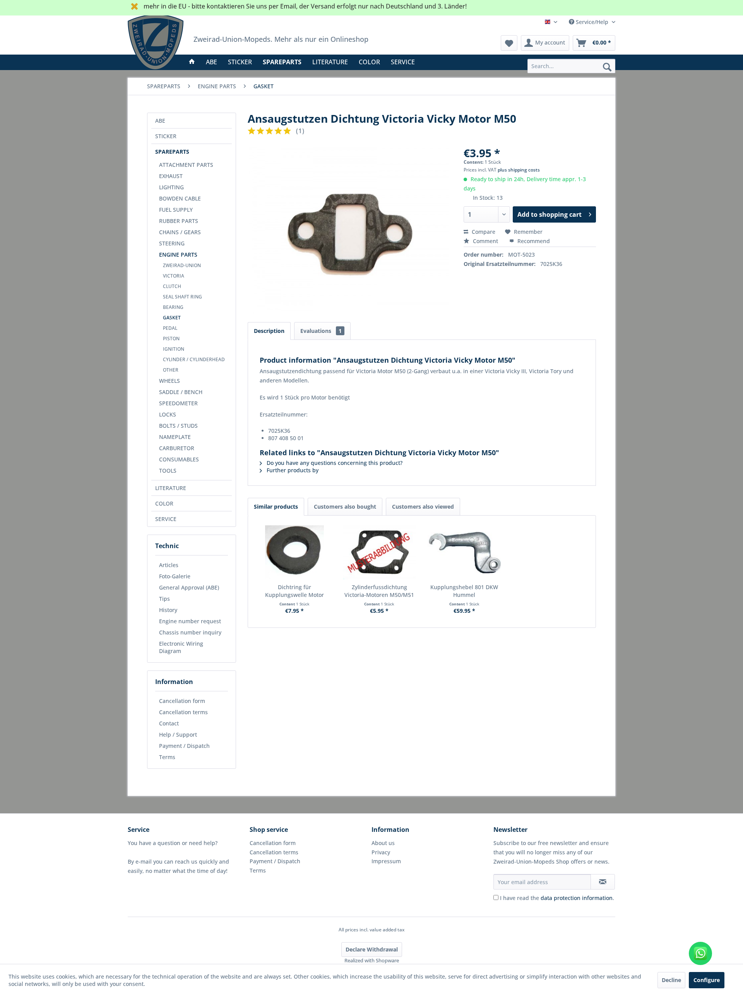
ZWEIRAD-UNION (182, 265)
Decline (671, 980)
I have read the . (557, 898)
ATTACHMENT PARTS (186, 164)
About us (383, 843)
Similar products (276, 506)
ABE (160, 120)
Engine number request (190, 621)
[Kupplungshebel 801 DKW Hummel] (464, 552)
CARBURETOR (176, 448)
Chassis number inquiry (190, 632)
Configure (706, 980)
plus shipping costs (519, 169)
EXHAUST (171, 176)
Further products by (291, 470)
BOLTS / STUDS (178, 425)
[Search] (607, 66)
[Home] (191, 62)
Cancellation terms (183, 712)
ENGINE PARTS (178, 254)
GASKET (172, 317)
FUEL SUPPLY (176, 209)
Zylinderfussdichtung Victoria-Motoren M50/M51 (379, 590)
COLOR (164, 503)
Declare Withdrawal (372, 949)
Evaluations (321, 330)
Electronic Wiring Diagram (181, 647)
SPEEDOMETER (178, 403)
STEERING (172, 243)
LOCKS (167, 414)
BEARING (173, 307)
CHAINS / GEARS (180, 232)
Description (269, 330)
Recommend (533, 241)
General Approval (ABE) (189, 587)
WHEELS (169, 380)
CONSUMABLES (179, 459)
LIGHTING (171, 187)
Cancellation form (182, 701)
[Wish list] (509, 43)
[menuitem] (571, 66)
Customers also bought (345, 506)
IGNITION (173, 349)
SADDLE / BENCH (180, 392)
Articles (168, 565)
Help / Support (178, 734)
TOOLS (167, 470)
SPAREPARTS (172, 151)
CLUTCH (172, 286)
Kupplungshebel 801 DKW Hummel (464, 590)
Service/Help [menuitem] (592, 22)
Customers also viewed (423, 506)
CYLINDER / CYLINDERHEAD (194, 359)
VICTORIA (173, 276)
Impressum (386, 861)
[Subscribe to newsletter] (603, 882)
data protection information (577, 898)
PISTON (171, 338)
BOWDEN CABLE (180, 198)
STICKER (165, 136)
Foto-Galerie (174, 576)
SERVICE (165, 519)
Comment (485, 241)
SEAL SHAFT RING (182, 296)
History (168, 610)
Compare (482, 231)
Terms (167, 757)
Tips (164, 598)
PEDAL (170, 328)
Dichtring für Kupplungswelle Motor (294, 590)
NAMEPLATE (175, 437)
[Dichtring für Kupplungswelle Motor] (294, 552)
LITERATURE (170, 488)
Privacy (381, 852)
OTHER (170, 370)
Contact (169, 723)
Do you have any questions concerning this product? (333, 462)
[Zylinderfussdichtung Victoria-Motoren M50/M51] (379, 552)
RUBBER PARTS (178, 221)
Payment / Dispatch (184, 745)
